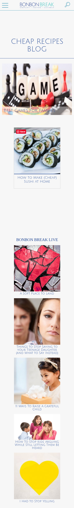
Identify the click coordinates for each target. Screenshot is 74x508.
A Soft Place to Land (37, 293)
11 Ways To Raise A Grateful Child (37, 408)
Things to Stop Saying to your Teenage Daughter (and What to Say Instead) (37, 350)
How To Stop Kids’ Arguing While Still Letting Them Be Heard (37, 445)
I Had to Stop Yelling (37, 501)
